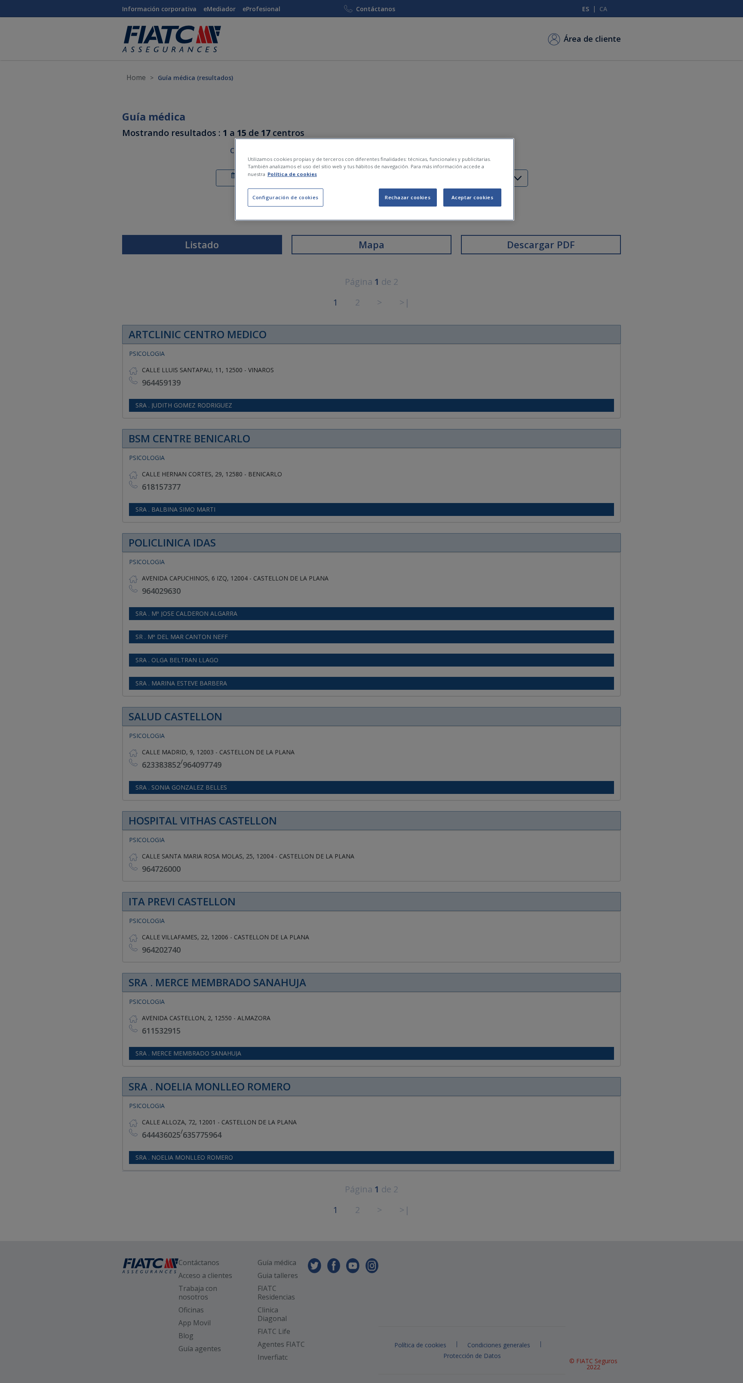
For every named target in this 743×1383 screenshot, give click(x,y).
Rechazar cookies (407, 197)
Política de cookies (292, 174)
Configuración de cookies (285, 197)
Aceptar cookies (472, 197)
